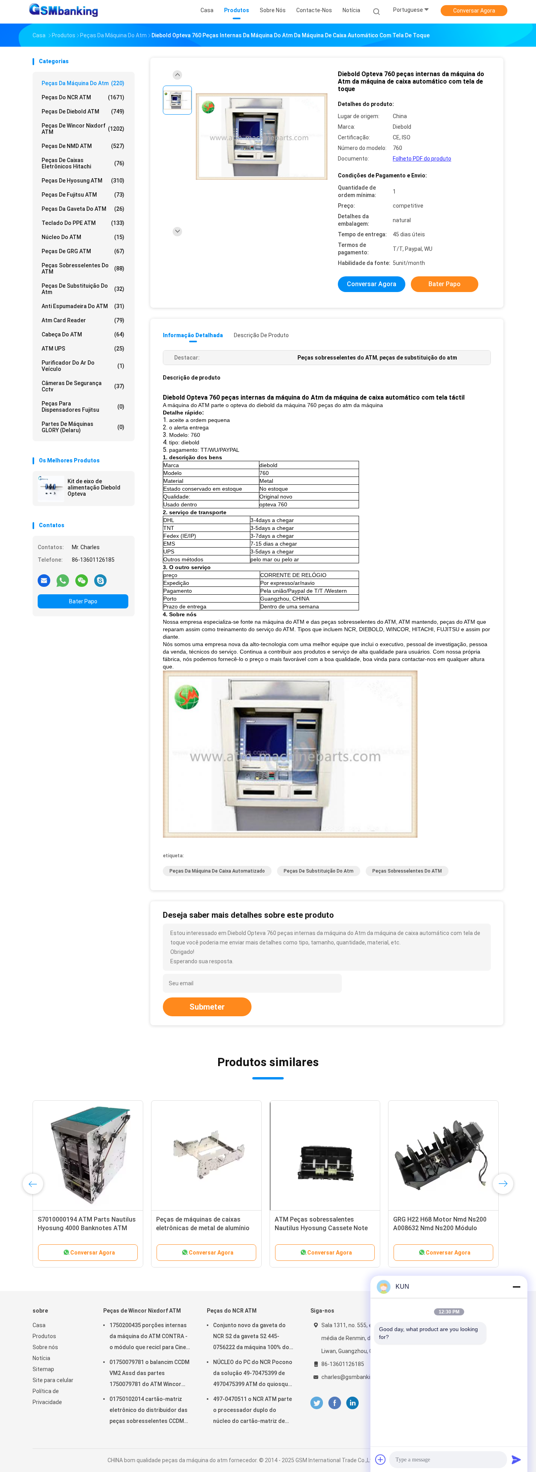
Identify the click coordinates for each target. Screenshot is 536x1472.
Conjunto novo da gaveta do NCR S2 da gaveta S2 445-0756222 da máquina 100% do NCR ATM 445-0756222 (251, 1337)
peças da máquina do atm (83, 83)
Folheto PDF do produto (422, 158)
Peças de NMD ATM (83, 146)
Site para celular (53, 1380)
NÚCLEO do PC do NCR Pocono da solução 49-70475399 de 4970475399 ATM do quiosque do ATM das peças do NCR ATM (253, 1374)
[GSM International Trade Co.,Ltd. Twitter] (316, 1403)
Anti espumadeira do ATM (83, 306)
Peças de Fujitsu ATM (83, 195)
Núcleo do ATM (83, 237)
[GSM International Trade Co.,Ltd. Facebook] (334, 1403)
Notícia (41, 1358)
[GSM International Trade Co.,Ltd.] (63, 11)
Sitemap (43, 1369)
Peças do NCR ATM (83, 97)
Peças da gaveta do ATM (83, 209)
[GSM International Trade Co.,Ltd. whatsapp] (63, 580)
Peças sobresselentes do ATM (83, 268)
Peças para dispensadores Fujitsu (83, 406)
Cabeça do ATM (83, 334)
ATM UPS (83, 348)
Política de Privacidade (47, 1396)
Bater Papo (83, 601)
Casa (39, 1325)
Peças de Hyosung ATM (83, 180)
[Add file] (380, 1459)
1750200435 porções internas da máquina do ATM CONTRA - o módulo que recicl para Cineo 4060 (149, 1337)
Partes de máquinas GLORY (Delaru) (83, 427)
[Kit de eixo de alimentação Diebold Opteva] (51, 488)
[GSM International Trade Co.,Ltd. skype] (100, 580)
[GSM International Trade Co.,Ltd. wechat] (81, 580)
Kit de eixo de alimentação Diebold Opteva (93, 487)
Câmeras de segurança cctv (83, 386)
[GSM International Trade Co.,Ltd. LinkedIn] (352, 1403)
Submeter (207, 1007)
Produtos (44, 1336)
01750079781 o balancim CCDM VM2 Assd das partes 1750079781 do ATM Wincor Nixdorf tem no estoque (149, 1374)
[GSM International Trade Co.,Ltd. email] (44, 580)
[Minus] (516, 1286)
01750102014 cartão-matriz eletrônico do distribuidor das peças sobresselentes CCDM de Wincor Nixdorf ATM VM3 (148, 1411)
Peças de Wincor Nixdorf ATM (83, 128)
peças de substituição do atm (83, 289)
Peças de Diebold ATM (83, 111)
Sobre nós (45, 1347)
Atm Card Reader (83, 320)
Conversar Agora (474, 10)
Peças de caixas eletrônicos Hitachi (83, 163)
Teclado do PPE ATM (83, 223)
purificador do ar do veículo (83, 366)
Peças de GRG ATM (83, 251)
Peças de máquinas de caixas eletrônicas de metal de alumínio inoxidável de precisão (203, 1228)
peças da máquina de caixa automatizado (217, 871)
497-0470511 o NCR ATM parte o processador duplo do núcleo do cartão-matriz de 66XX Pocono (252, 1411)
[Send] (516, 1459)
